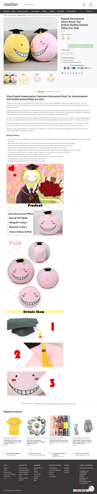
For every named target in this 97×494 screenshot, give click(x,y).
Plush (71, 403)
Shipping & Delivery (24, 470)
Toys (74, 403)
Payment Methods (24, 472)
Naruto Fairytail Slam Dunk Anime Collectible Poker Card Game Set (59, 441)
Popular (36, 472)
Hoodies (51, 474)
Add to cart (80, 46)
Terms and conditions (9, 474)
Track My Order (23, 468)
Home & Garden (12, 15)
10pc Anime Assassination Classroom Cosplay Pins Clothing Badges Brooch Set (36, 442)
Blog (35, 480)
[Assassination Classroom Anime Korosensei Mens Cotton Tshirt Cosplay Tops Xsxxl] (14, 425)
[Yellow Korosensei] (68, 38)
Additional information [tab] (53, 91)
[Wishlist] (22, 418)
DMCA (5, 470)
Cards (59, 438)
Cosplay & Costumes (54, 470)
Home (5, 15)
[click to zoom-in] (31, 44)
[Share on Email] (73, 73)
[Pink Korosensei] (63, 38)
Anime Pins (29, 437)
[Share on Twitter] (68, 73)
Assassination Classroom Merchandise (50, 403)
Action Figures (53, 468)
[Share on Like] (62, 73)
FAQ (5, 478)
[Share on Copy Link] (81, 73)
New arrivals (37, 474)
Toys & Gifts (52, 476)
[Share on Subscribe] (76, 73)
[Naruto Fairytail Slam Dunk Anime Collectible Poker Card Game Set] (60, 425)
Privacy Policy (7, 472)
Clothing (51, 472)
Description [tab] (41, 91)
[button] (55, 44)
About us (6, 468)
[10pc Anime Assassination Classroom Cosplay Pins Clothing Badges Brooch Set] (37, 425)
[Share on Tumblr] (79, 73)
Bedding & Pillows (21, 15)
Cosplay (88, 438)
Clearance (37, 476)
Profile (83, 6)
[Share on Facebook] (65, 73)
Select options (14, 448)
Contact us (7, 476)
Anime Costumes (77, 437)
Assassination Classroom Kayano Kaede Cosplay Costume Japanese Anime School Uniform (82, 442)
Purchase (90, 6)
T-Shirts (13, 438)
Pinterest (66, 470)
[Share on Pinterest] (70, 73)
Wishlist (36, 478)
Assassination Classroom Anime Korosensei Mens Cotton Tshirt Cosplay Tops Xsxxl (13, 442)
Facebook (67, 468)
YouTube (66, 472)
